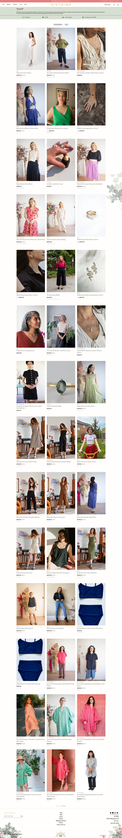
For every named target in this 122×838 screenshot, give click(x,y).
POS (12, 834)
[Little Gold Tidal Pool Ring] (61, 382)
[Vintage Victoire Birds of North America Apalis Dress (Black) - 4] (31, 382)
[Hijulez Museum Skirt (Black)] (31, 160)
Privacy (61, 822)
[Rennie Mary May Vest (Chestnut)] (61, 493)
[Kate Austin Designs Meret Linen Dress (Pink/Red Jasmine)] (91, 715)
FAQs (102, 1)
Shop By (8, 4)
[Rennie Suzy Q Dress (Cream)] (31, 549)
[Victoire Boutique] (61, 5)
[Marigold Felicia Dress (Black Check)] (31, 437)
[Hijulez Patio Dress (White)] (31, 49)
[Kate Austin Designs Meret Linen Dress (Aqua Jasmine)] (61, 715)
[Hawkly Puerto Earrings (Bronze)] (31, 326)
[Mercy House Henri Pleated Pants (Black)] (61, 49)
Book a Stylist (107, 4)
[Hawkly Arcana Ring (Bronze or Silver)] (91, 104)
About (25, 4)
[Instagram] (115, 813)
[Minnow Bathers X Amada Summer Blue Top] (31, 660)
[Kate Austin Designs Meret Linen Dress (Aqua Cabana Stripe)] (31, 770)
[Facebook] (113, 813)
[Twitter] (110, 813)
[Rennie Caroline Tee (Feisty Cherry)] (91, 437)
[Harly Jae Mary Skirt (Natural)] (31, 604)
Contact (61, 818)
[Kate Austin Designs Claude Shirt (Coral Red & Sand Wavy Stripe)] (31, 715)
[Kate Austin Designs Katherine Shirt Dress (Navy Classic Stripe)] (91, 770)
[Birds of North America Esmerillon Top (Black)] (91, 160)
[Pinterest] (117, 813)
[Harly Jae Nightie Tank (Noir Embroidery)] (61, 549)
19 (61, 806)
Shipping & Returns (61, 821)
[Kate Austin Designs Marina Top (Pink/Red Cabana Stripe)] (61, 660)
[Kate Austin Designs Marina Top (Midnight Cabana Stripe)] (91, 660)
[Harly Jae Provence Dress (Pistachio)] (91, 549)
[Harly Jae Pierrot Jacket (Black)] (61, 604)
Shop (61, 813)
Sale (21, 4)
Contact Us (106, 1)
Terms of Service (61, 825)
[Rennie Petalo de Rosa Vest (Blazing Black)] (31, 493)
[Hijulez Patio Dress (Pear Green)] (91, 382)
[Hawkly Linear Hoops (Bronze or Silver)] (31, 271)
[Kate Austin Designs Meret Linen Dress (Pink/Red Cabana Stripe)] (61, 770)
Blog (61, 814)
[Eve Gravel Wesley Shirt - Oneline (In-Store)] (61, 326)
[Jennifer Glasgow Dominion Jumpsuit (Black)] (61, 437)
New (3, 4)
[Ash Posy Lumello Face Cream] (61, 160)
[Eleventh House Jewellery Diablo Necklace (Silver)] (91, 49)
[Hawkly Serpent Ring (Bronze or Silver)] (91, 215)
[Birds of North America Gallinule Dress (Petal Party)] (31, 215)
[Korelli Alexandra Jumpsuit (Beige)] (61, 215)
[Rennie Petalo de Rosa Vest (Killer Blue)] (31, 104)
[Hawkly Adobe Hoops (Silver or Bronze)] (61, 104)
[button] (58, 24)
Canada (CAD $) (111, 1)
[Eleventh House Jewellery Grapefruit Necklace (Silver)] (91, 326)
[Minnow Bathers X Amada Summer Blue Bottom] (91, 604)
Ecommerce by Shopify (18, 834)
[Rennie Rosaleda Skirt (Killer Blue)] (91, 493)
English (117, 1)
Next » (64, 806)
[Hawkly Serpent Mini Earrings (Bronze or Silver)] (91, 271)
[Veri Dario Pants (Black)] (61, 271)
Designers (15, 4)
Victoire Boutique (8, 834)
